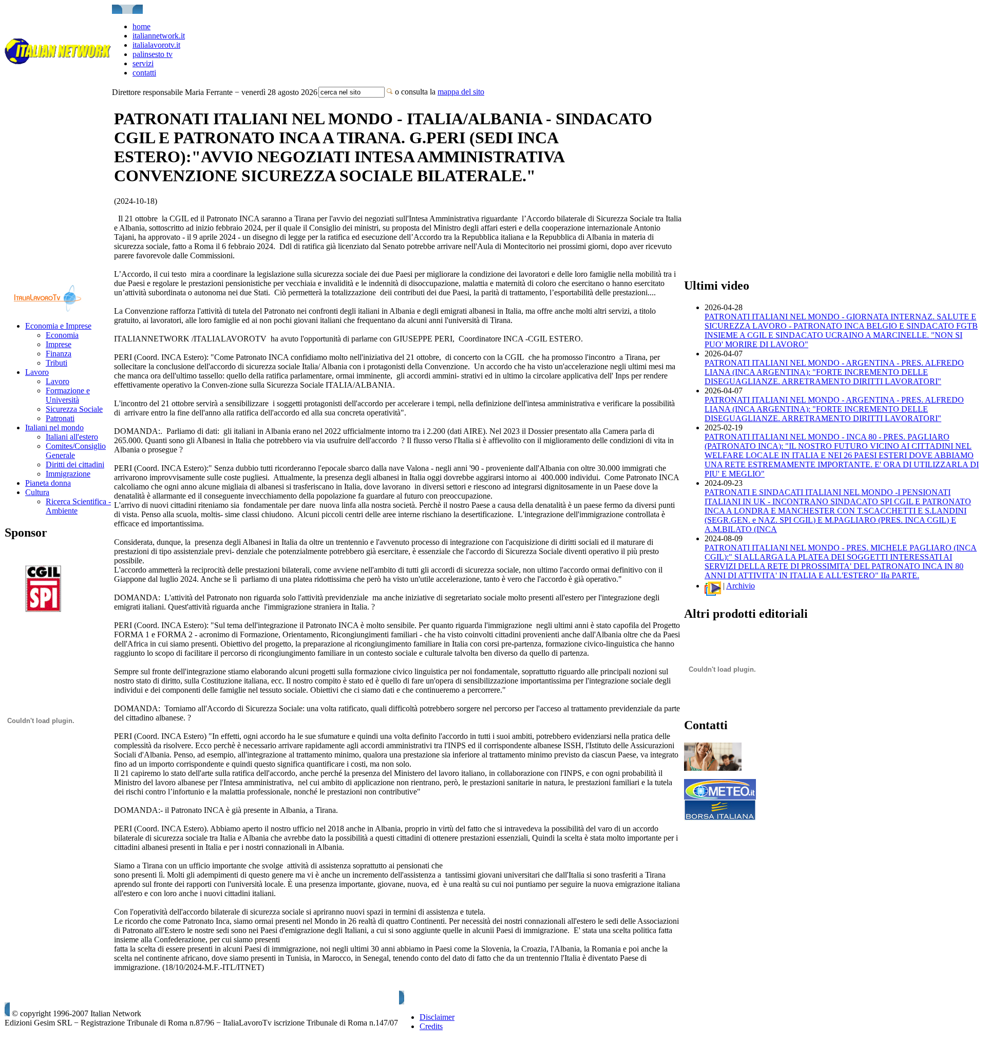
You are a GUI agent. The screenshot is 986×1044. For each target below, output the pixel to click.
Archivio (740, 585)
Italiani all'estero (72, 436)
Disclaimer (437, 1017)
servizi (143, 63)
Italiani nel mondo (54, 427)
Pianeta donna (48, 483)
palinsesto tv (152, 54)
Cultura (37, 492)
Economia (62, 335)
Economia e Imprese (58, 325)
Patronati (60, 418)
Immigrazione (68, 473)
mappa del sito (461, 91)
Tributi (56, 362)
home (141, 26)
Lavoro (37, 372)
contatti (144, 72)
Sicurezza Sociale (74, 409)
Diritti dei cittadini (75, 464)
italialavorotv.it (156, 45)
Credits (431, 1026)
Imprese (58, 344)
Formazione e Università (68, 395)
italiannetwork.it (158, 35)
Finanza (58, 353)
